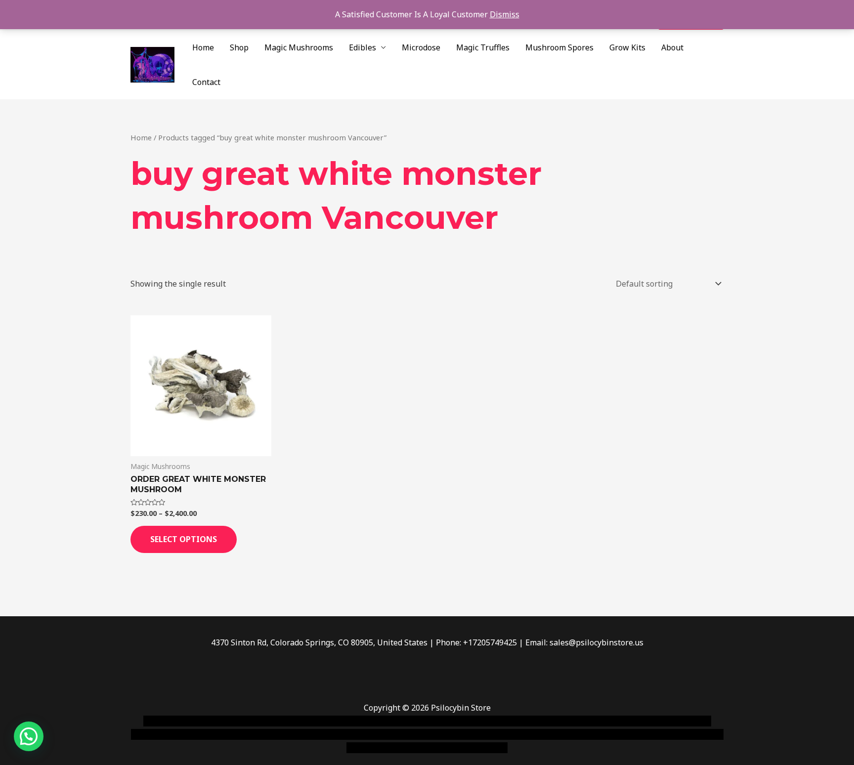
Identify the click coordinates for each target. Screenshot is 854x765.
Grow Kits (627, 47)
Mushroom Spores (559, 47)
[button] (28, 736)
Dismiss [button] (504, 14)
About (672, 47)
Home (203, 47)
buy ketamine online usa (411, 721)
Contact (206, 82)
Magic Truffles (483, 47)
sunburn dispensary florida (333, 734)
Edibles (362, 47)
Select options (183, 539)
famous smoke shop (326, 721)
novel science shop (178, 721)
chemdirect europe (252, 721)
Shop (239, 47)
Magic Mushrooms (298, 47)
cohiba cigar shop (495, 734)
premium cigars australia (577, 734)
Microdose (421, 47)
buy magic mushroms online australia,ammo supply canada (569, 721)
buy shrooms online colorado (227, 734)
